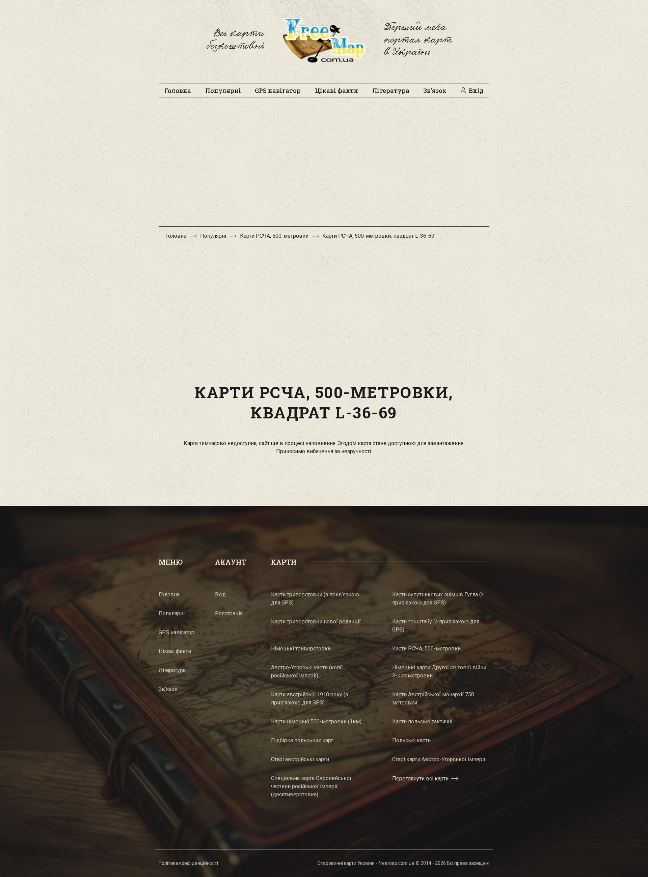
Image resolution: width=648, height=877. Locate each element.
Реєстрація (229, 613)
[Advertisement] (324, 165)
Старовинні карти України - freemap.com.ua (366, 863)
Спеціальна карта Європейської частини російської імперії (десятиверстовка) (311, 786)
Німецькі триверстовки (301, 648)
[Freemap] (324, 40)
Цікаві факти (336, 90)
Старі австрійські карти (300, 759)
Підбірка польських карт (302, 740)
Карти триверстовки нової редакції (316, 621)
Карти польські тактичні (422, 721)
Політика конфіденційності (188, 863)
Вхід (476, 90)
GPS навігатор (278, 90)
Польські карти (411, 740)
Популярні (223, 90)
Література (390, 90)
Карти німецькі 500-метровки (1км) (316, 721)
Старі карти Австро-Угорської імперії (438, 759)
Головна (177, 90)
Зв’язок (435, 90)
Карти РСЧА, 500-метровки (274, 236)
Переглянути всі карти (420, 778)
